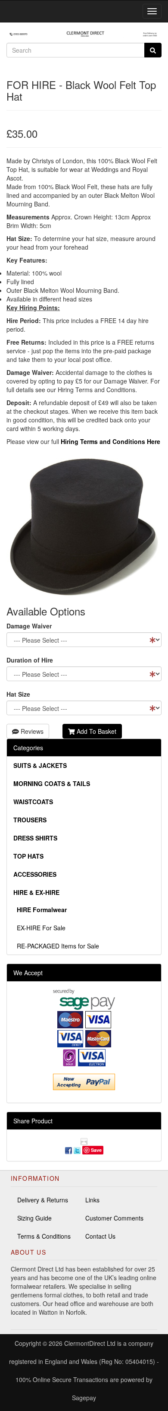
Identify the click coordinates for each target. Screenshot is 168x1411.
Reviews (31, 731)
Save (96, 1150)
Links (92, 1199)
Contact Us (100, 1236)
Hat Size (18, 694)
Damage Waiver (29, 625)
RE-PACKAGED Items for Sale (56, 946)
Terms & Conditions (44, 1236)
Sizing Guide (34, 1218)
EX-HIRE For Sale (39, 927)
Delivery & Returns (42, 1199)
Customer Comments (114, 1218)
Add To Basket (95, 731)
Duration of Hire (29, 660)
